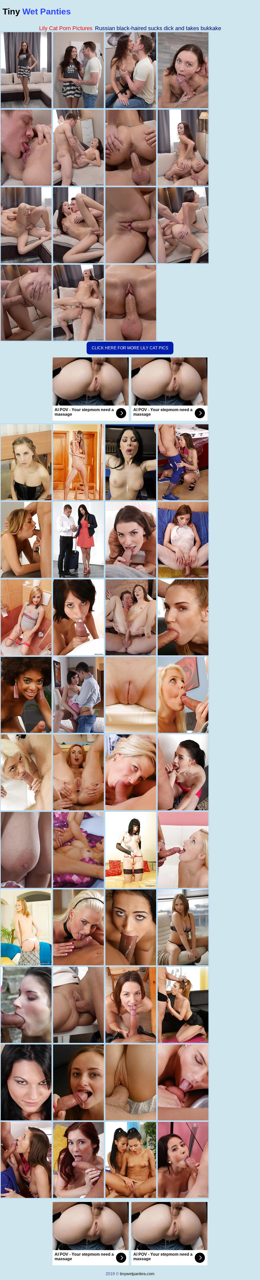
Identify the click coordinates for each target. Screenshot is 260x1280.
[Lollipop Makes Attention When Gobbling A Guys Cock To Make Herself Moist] (183, 772)
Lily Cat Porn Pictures (65, 28)
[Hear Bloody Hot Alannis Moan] (26, 617)
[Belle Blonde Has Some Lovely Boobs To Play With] (183, 850)
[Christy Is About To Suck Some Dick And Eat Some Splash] (183, 1160)
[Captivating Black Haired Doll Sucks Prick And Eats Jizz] (78, 540)
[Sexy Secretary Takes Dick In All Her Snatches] (78, 1005)
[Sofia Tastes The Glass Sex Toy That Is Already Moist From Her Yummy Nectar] (131, 850)
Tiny (37, 11)
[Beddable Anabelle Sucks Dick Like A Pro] (26, 850)
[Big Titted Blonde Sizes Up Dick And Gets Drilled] (26, 540)
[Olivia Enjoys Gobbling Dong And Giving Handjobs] (26, 772)
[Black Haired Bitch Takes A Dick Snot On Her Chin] (78, 617)
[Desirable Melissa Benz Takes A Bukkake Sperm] (183, 1005)
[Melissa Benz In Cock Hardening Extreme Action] (183, 617)
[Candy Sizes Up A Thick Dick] (131, 772)
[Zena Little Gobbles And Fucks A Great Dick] (131, 540)
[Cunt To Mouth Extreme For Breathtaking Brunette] (183, 1082)
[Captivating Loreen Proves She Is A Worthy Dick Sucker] (183, 540)
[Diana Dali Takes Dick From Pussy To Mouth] (183, 927)
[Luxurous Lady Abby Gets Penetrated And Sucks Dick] (131, 1082)
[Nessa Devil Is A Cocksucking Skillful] (78, 462)
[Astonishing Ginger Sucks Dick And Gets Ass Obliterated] (78, 772)
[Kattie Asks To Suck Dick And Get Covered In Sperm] (78, 1160)
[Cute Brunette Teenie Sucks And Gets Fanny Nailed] (131, 617)
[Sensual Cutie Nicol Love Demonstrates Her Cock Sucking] (131, 927)
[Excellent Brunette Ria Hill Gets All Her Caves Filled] (183, 462)
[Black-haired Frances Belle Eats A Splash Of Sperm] (78, 850)
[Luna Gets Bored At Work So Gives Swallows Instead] (131, 462)
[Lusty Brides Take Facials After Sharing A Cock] (131, 1160)
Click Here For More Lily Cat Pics (130, 348)
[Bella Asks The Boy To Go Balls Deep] (131, 1005)
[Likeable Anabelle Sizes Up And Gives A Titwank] (78, 695)
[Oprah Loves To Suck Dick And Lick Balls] (78, 927)
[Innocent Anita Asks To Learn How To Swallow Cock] (26, 1005)
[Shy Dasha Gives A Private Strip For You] (26, 927)
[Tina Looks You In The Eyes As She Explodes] (26, 462)
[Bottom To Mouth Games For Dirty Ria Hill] (26, 1160)
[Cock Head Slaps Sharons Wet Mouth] (183, 695)
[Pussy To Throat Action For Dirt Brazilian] (26, 695)
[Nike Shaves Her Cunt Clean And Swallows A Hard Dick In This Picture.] (131, 695)
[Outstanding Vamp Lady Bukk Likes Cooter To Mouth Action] (78, 1082)
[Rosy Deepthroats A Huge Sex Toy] (26, 1082)
